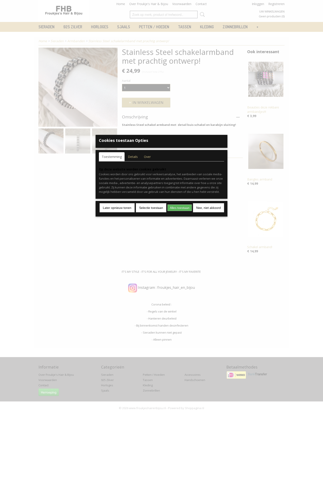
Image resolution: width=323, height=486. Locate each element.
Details (133, 157)
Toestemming (112, 157)
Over (147, 157)
